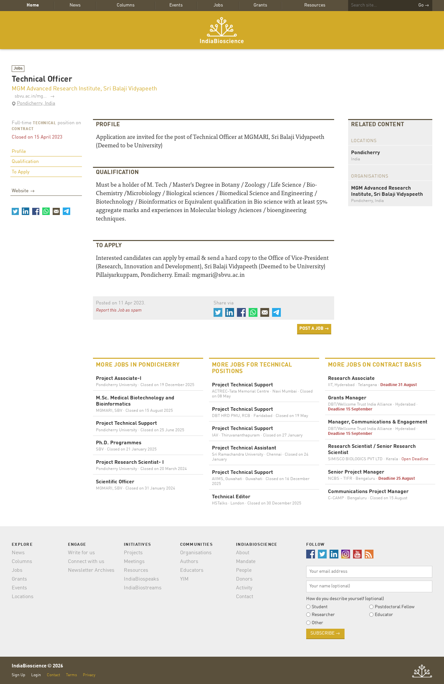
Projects (133, 553)
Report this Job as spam (119, 310)
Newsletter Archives (91, 570)
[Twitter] (15, 211)
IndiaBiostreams (143, 588)
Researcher (323, 614)
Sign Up (18, 675)
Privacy (89, 675)
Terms (71, 675)
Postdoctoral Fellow (394, 607)
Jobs (218, 5)
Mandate (245, 561)
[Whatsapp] (45, 211)
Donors (244, 579)
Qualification (25, 161)
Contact (244, 596)
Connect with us (86, 561)
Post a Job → (314, 328)
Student (320, 607)
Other (317, 623)
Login (36, 675)
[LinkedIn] (25, 211)
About (242, 553)
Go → (423, 5)
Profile (19, 151)
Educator (384, 614)
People (244, 570)
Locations (22, 596)
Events (176, 5)
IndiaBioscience (222, 30)
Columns (126, 5)
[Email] (56, 211)
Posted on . (120, 303)
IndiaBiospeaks (141, 579)
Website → (23, 191)
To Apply (21, 172)
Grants (260, 5)
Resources (314, 5)
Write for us (81, 553)
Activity (244, 588)
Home (33, 5)
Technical (44, 123)
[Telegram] (66, 211)
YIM (184, 579)
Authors (189, 561)
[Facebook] (35, 211)
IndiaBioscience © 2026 (37, 666)
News (75, 5)
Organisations (196, 553)
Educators (191, 570)
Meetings (134, 561)
